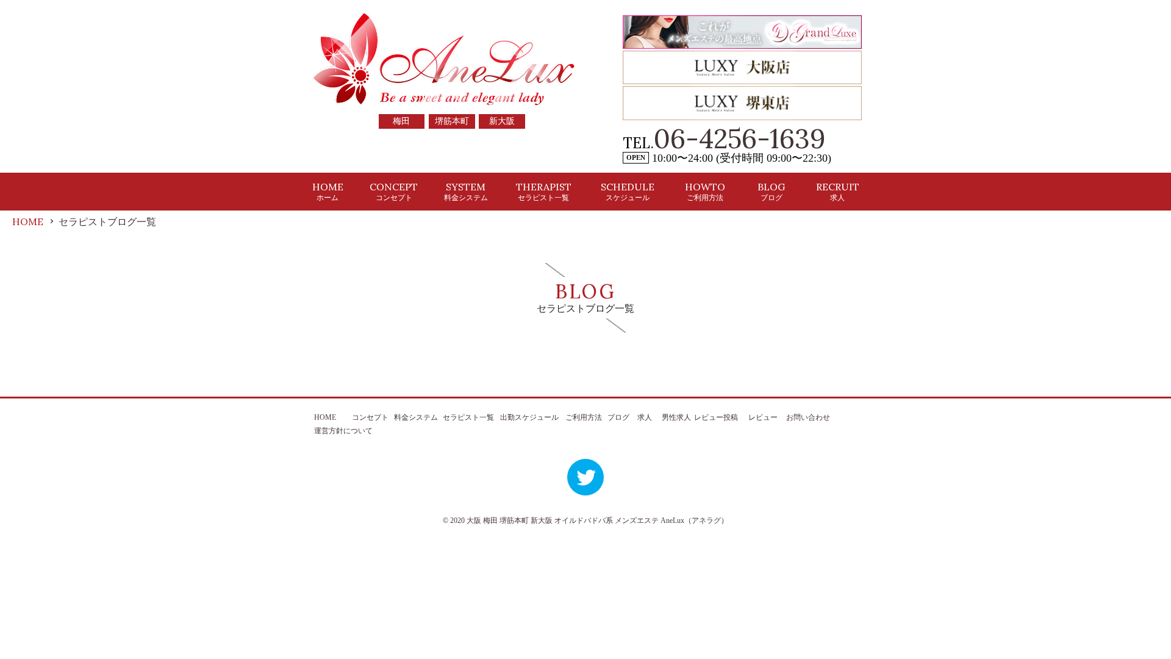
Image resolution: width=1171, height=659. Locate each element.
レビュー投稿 (716, 417)
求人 (644, 417)
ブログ (618, 417)
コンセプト (370, 417)
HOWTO (705, 191)
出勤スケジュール (529, 417)
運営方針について (343, 431)
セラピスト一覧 (468, 417)
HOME (327, 191)
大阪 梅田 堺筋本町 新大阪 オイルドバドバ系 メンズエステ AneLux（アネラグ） (597, 520)
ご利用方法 (583, 417)
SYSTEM (466, 191)
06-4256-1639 (740, 138)
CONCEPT (394, 191)
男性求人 (676, 417)
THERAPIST (543, 191)
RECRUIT (837, 191)
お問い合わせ (808, 417)
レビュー (763, 417)
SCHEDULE (627, 191)
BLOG (771, 191)
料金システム (416, 417)
